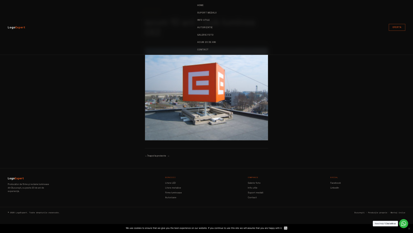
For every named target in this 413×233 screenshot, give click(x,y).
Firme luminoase (173, 192)
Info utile (252, 187)
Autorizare (170, 197)
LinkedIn (334, 187)
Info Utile (203, 20)
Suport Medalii (207, 12)
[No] (409, 228)
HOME (200, 5)
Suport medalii (255, 192)
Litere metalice (173, 187)
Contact (203, 49)
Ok (285, 228)
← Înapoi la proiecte (155, 155)
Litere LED (170, 183)
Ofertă (397, 27)
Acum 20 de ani (206, 42)
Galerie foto (205, 34)
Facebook (335, 183)
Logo (16, 27)
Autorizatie (205, 27)
